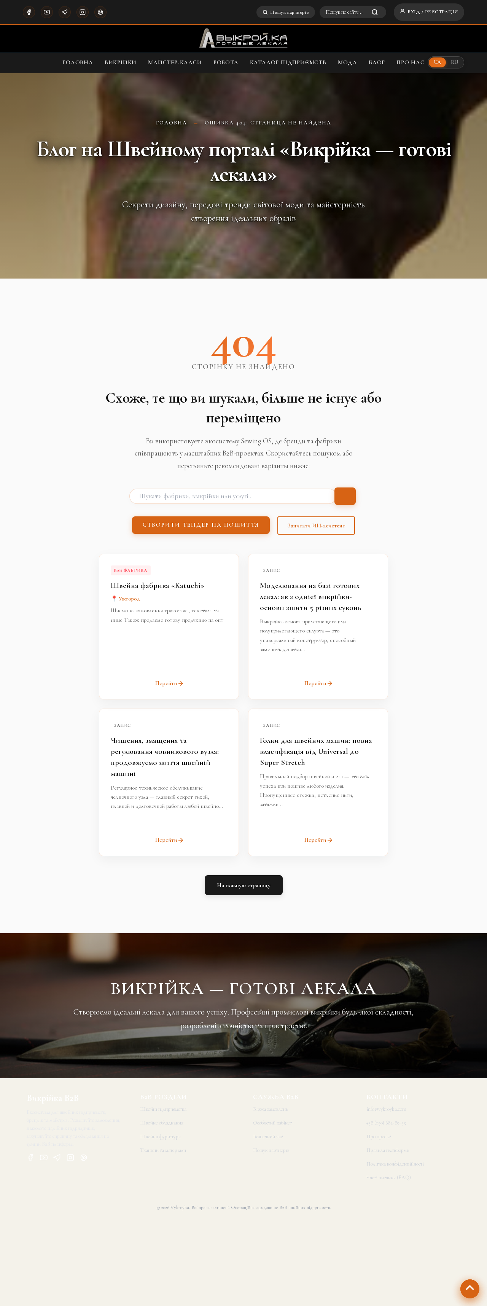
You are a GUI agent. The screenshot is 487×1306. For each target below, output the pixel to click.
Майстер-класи (175, 62)
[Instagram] (82, 12)
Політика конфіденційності (395, 1164)
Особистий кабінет (272, 1123)
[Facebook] (29, 12)
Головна (77, 62)
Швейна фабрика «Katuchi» (157, 585)
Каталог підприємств (288, 62)
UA (437, 62)
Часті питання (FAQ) (388, 1177)
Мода (347, 62)
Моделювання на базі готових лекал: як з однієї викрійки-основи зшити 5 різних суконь (310, 596)
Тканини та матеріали (163, 1150)
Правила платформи (387, 1150)
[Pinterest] (100, 12)
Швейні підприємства (163, 1109)
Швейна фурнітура (160, 1136)
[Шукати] (345, 496)
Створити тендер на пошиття (201, 524)
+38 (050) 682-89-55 (386, 1123)
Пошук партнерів (289, 12)
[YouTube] (47, 12)
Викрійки (121, 62)
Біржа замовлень (270, 1109)
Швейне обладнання (161, 1123)
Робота (226, 62)
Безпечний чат (268, 1136)
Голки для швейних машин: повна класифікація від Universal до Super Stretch (316, 751)
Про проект (378, 1136)
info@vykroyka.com (386, 1109)
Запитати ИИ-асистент (316, 525)
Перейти (166, 683)
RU (454, 62)
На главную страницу (244, 885)
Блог (377, 62)
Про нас (410, 62)
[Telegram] (65, 12)
